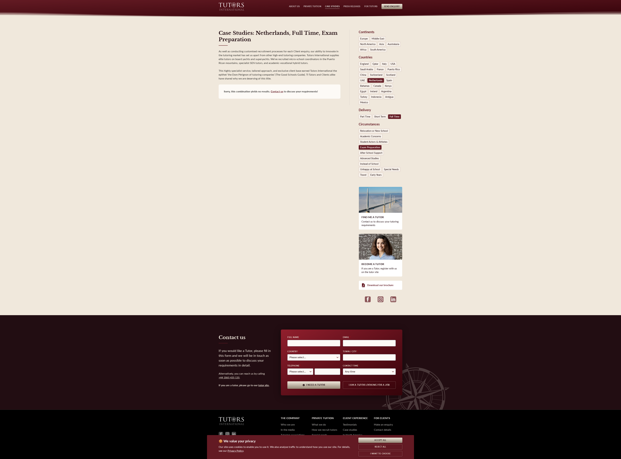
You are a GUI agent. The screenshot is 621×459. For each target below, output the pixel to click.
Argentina (386, 91)
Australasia (393, 44)
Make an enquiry (383, 424)
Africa (363, 49)
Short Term (380, 116)
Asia (381, 44)
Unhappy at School (370, 169)
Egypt (363, 91)
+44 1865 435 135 (229, 377)
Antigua (389, 96)
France (380, 69)
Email (346, 337)
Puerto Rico (393, 69)
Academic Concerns (370, 136)
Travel (363, 174)
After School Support (371, 152)
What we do (319, 424)
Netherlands (375, 80)
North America (367, 44)
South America (377, 49)
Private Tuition (312, 6)
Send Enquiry (392, 6)
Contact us (277, 91)
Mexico (364, 102)
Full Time (394, 116)
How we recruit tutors (324, 429)
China (363, 74)
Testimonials (350, 424)
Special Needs (391, 169)
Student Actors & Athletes (373, 141)
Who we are (288, 424)
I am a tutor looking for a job (369, 385)
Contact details (382, 429)
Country (292, 351)
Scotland (390, 74)
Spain (389, 80)
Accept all (380, 440)
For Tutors (371, 6)
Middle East (378, 38)
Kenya (388, 85)
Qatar (375, 63)
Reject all (380, 447)
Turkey (363, 96)
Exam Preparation (370, 147)
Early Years (376, 174)
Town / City (350, 351)
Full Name (293, 337)
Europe (364, 38)
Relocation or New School (374, 130)
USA (393, 63)
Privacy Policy (235, 450)
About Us (294, 6)
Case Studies (332, 6)
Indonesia (376, 96)
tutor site (263, 385)
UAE (362, 80)
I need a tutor (315, 385)
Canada (377, 85)
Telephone (293, 366)
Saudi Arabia (366, 69)
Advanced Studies (369, 158)
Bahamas (365, 85)
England (364, 63)
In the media (288, 429)
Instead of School (369, 163)
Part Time (365, 116)
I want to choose (380, 454)
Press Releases (351, 6)
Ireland (373, 91)
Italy (384, 63)
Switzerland (376, 74)
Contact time (350, 366)
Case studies (350, 429)
